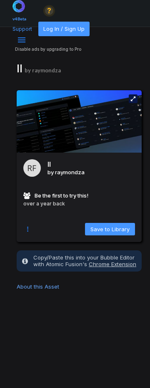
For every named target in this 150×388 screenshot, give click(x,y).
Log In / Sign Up (64, 28)
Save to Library (110, 229)
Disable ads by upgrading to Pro (48, 49)
